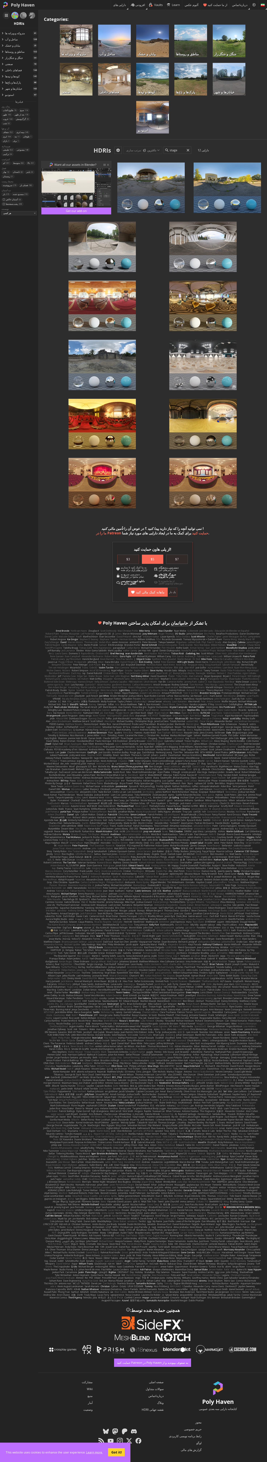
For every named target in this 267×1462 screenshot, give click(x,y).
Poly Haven (23, 5)
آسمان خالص (13, 199)
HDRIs (102, 150)
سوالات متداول (155, 1389)
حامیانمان (179, 623)
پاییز (29, 171)
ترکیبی (7, 154)
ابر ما (124, 583)
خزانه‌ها (125, 576)
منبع (90, 1396)
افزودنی (140, 5)
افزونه (162, 576)
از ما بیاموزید (168, 581)
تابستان (18, 171)
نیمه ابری (22, 132)
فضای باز (26, 185)
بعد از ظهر (21, 114)
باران (6, 140)
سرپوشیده (9, 185)
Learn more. (94, 1452)
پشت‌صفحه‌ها (14, 203)
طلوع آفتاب (9, 110)
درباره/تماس (239, 5)
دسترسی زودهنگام (169, 567)
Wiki (90, 1389)
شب (6, 123)
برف (16, 140)
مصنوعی (23, 149)
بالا (30, 163)
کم (6, 163)
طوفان (27, 136)
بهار (6, 171)
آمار (90, 1403)
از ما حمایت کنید (217, 5)
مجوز (198, 1422)
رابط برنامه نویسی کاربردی (185, 1436)
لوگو (199, 1443)
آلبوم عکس (191, 5)
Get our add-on (76, 211)
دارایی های (119, 5)
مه (17, 136)
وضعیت (88, 1410)
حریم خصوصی (193, 1429)
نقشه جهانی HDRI (153, 1410)
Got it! (116, 1452)
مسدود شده (20, 194)
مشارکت (87, 1382)
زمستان (8, 176)
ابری (7, 136)
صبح (24, 110)
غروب (7, 118)
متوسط (18, 163)
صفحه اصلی (156, 1382)
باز (6, 194)
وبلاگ (160, 1403)
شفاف (8, 132)
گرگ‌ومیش (22, 118)
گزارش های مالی (191, 1450)
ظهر (7, 114)
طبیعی (8, 149)
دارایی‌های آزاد (139, 570)
